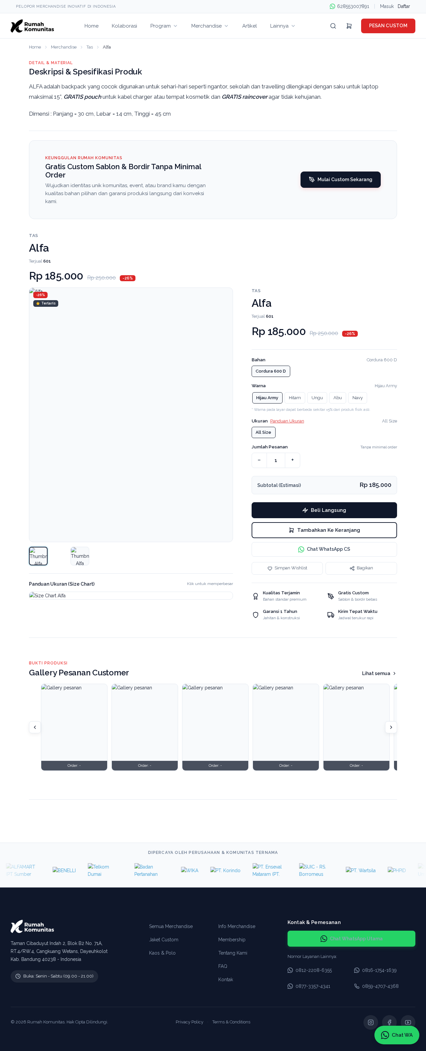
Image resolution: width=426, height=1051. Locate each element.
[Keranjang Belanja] (349, 26)
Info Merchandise (236, 926)
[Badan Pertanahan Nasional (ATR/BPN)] (142, 870)
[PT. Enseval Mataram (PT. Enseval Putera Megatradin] (260, 870)
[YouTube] (408, 1022)
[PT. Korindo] (216, 870)
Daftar (404, 6)
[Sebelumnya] (35, 727)
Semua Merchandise (171, 926)
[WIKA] (180, 870)
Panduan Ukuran (287, 420)
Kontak (225, 979)
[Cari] (333, 26)
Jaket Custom (163, 939)
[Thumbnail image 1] (38, 556)
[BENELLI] (54, 870)
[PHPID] (387, 870)
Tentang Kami (232, 953)
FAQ (222, 966)
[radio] (271, 371)
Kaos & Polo (162, 953)
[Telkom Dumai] (95, 870)
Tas (90, 47)
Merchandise (64, 47)
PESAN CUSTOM (388, 25)
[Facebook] (389, 1022)
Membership (232, 939)
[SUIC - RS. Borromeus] (307, 870)
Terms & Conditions (231, 1021)
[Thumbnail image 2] (80, 556)
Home (35, 47)
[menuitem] (91, 25)
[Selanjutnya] (391, 727)
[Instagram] (370, 1022)
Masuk (387, 6)
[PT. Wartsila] (351, 870)
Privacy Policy (189, 1021)
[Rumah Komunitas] (32, 26)
